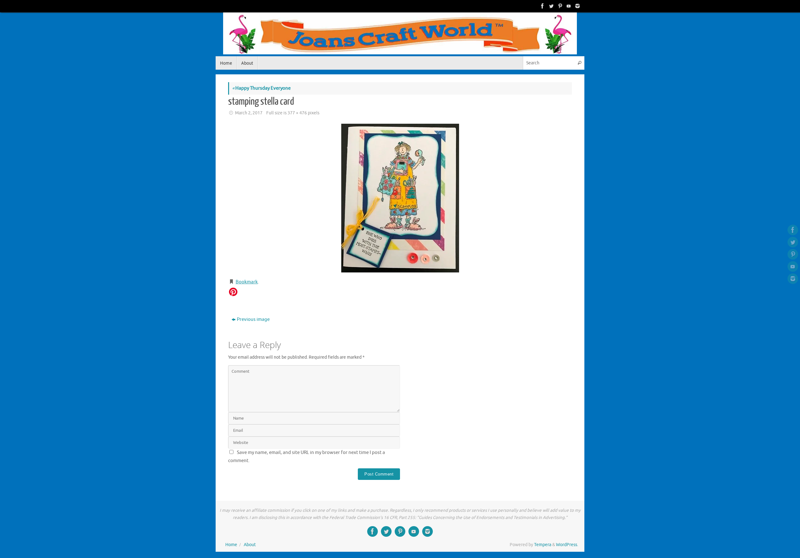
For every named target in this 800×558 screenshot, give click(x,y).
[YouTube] (568, 6)
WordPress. (567, 544)
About (250, 544)
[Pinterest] (559, 6)
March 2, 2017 (248, 113)
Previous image (253, 319)
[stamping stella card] (400, 198)
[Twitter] (550, 6)
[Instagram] (576, 6)
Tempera (542, 544)
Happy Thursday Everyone (261, 88)
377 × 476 (297, 113)
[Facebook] (542, 6)
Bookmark (247, 282)
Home (231, 544)
